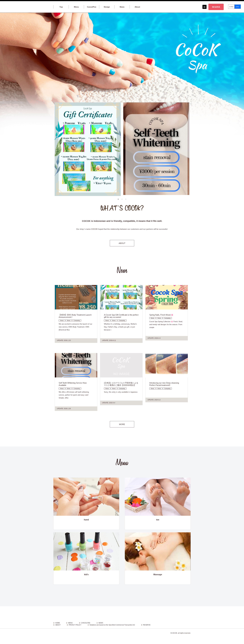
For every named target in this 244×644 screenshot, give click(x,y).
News (122, 7)
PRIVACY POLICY (75, 625)
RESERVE (216, 7)
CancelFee (91, 7)
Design (107, 7)
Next (192, 149)
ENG (237, 6)
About (137, 7)
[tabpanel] (87, 148)
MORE (122, 424)
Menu (76, 7)
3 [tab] (126, 199)
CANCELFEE (85, 623)
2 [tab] (122, 199)
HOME (57, 623)
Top (61, 7)
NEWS (100, 623)
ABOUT (122, 243)
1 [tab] (118, 199)
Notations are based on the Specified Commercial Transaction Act (112, 625)
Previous (51, 149)
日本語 (231, 6)
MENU (70, 623)
